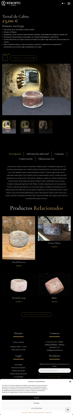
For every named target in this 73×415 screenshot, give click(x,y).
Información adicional (38, 153)
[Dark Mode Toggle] (67, 409)
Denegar (36, 403)
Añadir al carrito (23, 58)
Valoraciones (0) (46, 158)
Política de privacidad (38, 412)
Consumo (59, 153)
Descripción (15, 153)
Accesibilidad (18, 377)
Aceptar (36, 398)
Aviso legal (48, 412)
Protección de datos (18, 368)
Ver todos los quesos (36, 314)
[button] (70, 382)
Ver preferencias (36, 408)
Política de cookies (27, 412)
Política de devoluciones (18, 374)
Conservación (25, 158)
